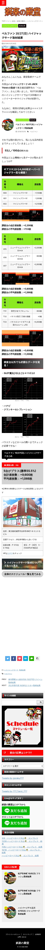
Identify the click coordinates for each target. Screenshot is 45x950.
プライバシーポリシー (13, 934)
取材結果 (22, 670)
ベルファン (34, 132)
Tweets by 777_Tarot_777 (14, 791)
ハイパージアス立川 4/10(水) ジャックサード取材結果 (29, 911)
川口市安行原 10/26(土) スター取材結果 (24, 685)
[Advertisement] (22, 599)
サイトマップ (27, 934)
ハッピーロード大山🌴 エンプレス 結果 (20, 855)
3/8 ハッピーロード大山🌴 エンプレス (20, 838)
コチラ (10, 553)
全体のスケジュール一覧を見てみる (22, 574)
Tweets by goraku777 (13, 778)
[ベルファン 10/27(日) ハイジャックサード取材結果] (25, 658)
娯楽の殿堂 (22, 942)
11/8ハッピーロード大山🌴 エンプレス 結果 (22, 847)
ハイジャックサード (11, 670)
